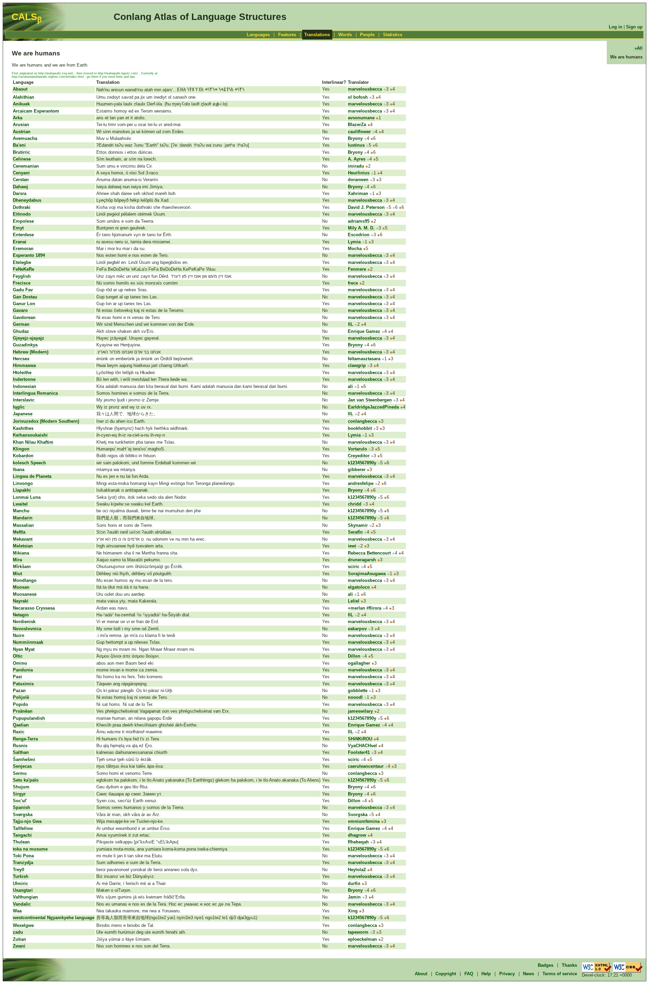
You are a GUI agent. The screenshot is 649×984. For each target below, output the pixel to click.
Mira (17, 559)
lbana (18, 469)
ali (350, 386)
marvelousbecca (365, 89)
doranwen (358, 179)
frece (353, 283)
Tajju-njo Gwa (27, 821)
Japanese (22, 413)
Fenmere (357, 269)
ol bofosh (358, 97)
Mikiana (21, 553)
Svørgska (22, 814)
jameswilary (360, 711)
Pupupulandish (29, 718)
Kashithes (23, 428)
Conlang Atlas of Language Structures (200, 16)
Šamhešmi (24, 759)
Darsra (19, 193)
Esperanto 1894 (29, 255)
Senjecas (22, 766)
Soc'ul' (20, 800)
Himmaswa (24, 365)
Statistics (392, 34)
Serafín (355, 532)
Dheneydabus (27, 200)
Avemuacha (25, 138)
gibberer (356, 469)
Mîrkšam (22, 566)
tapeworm (358, 932)
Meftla (19, 532)
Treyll (18, 869)
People (367, 34)
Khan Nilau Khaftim (33, 442)
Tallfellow (23, 828)
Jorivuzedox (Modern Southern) (46, 421)
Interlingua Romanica (35, 393)
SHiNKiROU (360, 738)
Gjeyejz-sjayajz (28, 338)
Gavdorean (24, 317)
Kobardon (23, 455)
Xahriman (358, 193)
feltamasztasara (364, 358)
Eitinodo (22, 214)
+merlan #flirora (364, 608)
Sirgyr (19, 793)
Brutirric (21, 152)
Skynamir (358, 525)
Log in (615, 26)
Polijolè (21, 697)
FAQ (468, 973)
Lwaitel (20, 504)
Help (486, 973)
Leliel (353, 601)
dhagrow (357, 835)
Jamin (354, 897)
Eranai (19, 241)
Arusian (21, 124)
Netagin (21, 614)
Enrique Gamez (364, 331)
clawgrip (357, 365)
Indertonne (24, 379)
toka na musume (30, 849)
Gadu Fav (23, 289)
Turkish (20, 876)
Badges (545, 964)
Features (287, 34)
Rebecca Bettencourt (369, 553)
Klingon (21, 448)
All (640, 48)
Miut (17, 573)
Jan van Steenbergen (370, 399)
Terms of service (560, 973)
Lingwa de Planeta (32, 476)
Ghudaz (21, 331)
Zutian (19, 939)
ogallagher (359, 663)
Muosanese (25, 594)
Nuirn (18, 635)
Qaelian (21, 725)
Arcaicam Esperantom (36, 111)
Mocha (355, 248)
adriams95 (358, 221)
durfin (354, 883)
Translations (317, 34)
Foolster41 (359, 752)
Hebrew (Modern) (30, 351)
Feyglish (22, 276)
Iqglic (19, 407)
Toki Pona (23, 855)
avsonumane (361, 117)
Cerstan (21, 179)
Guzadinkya (25, 344)
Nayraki (20, 601)
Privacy (507, 973)
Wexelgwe (23, 925)
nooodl (355, 697)
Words (345, 34)
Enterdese (23, 234)
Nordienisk (24, 621)
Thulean (21, 841)
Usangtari (23, 890)
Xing (353, 910)
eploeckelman (362, 939)
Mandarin (22, 517)
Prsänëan (22, 711)
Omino (20, 663)
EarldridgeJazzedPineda (373, 407)
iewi (352, 545)
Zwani (19, 946)
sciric (353, 566)
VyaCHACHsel (362, 745)
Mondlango (25, 580)
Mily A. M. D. (361, 227)
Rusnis (20, 745)
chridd (354, 504)
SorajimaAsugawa (367, 573)
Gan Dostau (25, 296)
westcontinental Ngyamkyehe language (53, 917)
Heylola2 (357, 869)
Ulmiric (20, 883)
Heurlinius (358, 172)
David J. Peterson (366, 207)
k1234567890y (362, 462)
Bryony (355, 138)
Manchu (21, 510)
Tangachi (22, 835)
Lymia (354, 241)
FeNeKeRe (23, 269)
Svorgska (357, 814)
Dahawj (20, 186)
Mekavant (22, 539)
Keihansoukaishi (30, 435)
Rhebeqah (358, 841)
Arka (17, 117)
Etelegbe (22, 262)
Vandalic (22, 904)
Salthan (21, 752)
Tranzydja (23, 862)
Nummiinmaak (28, 642)
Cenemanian (26, 166)
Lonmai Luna (27, 497)
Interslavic (23, 399)
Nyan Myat (23, 649)
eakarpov (357, 628)
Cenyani (21, 172)
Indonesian (24, 386)
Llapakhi (22, 490)
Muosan (21, 587)
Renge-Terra (25, 738)
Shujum (21, 786)
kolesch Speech (29, 462)
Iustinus (356, 145)
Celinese (22, 159)
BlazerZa (357, 124)
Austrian (21, 131)
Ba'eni (19, 145)
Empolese (23, 221)
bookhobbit (360, 428)
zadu (18, 932)
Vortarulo (357, 448)
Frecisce (21, 283)
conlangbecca (362, 421)
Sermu (20, 773)
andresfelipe (361, 483)
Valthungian (25, 897)
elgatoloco (359, 587)
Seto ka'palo (26, 780)
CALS (26, 16)
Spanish (21, 807)
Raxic (18, 731)
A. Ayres (356, 159)
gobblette (357, 690)
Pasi (17, 676)
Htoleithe (22, 372)
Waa (17, 910)
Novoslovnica (27, 628)
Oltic (18, 656)
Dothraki (21, 207)
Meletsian (23, 545)
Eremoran (23, 248)
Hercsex (21, 358)
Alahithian (23, 97)
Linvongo (23, 483)
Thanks (569, 964)
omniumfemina (364, 821)
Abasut (20, 89)
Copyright (445, 973)
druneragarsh (362, 559)
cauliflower (359, 131)
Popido (20, 704)
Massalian (23, 525)
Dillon (354, 656)
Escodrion (358, 234)
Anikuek (21, 103)
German (21, 324)
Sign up (634, 26)
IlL (350, 324)
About (421, 973)
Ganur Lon (24, 303)
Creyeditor (358, 455)
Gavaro (20, 310)
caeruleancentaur (366, 766)
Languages (258, 34)
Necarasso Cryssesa (34, 608)
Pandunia (23, 669)
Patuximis (23, 683)
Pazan (19, 690)
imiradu (356, 166)
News (528, 973)
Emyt (18, 227)
